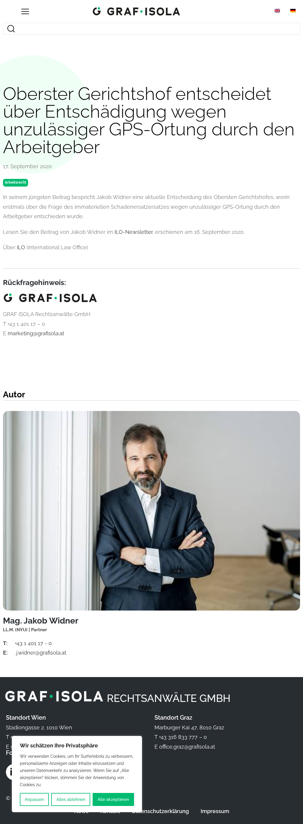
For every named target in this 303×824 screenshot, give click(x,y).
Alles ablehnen (71, 799)
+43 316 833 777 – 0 (183, 737)
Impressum (215, 811)
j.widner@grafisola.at (41, 653)
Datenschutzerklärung (160, 811)
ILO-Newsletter (133, 232)
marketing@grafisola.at (36, 333)
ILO (21, 247)
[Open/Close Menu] (25, 11)
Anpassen (34, 799)
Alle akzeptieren (113, 799)
